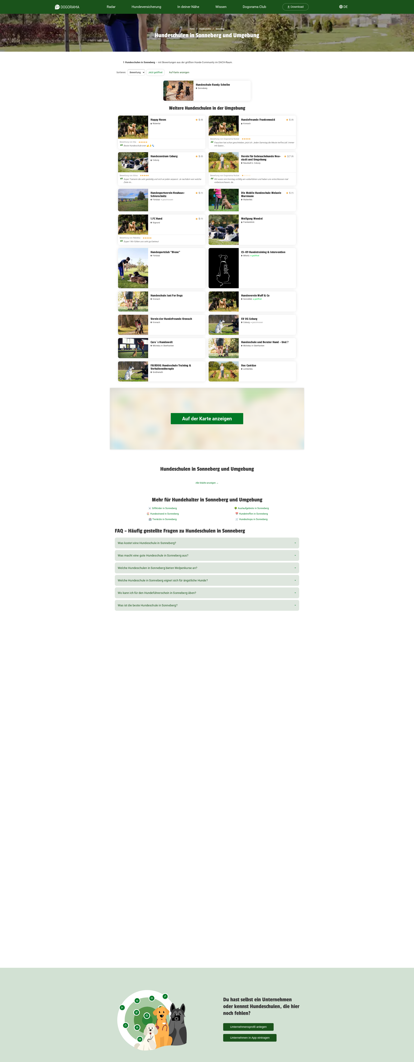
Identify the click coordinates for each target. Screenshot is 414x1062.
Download (297, 6)
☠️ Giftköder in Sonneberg (162, 508)
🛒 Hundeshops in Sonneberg (251, 519)
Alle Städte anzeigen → (207, 483)
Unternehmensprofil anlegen (248, 1026)
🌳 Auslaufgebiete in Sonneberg (251, 508)
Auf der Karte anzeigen (207, 418)
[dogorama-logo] (67, 7)
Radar (111, 7)
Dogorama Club (254, 7)
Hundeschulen (205, 29)
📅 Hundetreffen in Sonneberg (251, 513)
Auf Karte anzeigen (179, 72)
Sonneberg (220, 29)
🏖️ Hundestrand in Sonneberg (163, 513)
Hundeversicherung (146, 7)
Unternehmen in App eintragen (250, 1037)
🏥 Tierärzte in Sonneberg (163, 519)
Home (192, 29)
